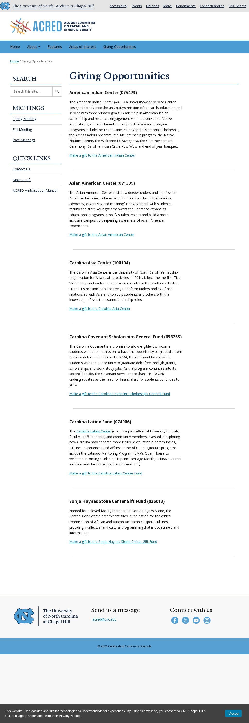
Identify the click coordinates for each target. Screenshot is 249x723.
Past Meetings (24, 140)
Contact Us (21, 169)
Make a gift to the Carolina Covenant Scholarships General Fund (119, 393)
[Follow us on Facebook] (176, 620)
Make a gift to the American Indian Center (102, 155)
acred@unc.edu (104, 619)
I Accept (233, 713)
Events (137, 6)
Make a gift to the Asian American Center (101, 234)
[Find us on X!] (186, 620)
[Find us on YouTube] (197, 620)
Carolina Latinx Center (93, 431)
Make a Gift (22, 179)
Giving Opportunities (119, 46)
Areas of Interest (82, 46)
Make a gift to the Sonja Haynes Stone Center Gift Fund (113, 541)
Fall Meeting (22, 129)
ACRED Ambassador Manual (35, 190)
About (32, 46)
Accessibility (118, 6)
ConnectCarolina (212, 6)
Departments (186, 6)
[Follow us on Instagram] (207, 620)
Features (55, 46)
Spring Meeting (24, 118)
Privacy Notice (69, 716)
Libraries (152, 6)
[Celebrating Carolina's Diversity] (52, 25)
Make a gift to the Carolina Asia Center (99, 308)
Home (15, 46)
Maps (167, 6)
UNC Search (237, 6)
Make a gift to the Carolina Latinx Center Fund (105, 473)
